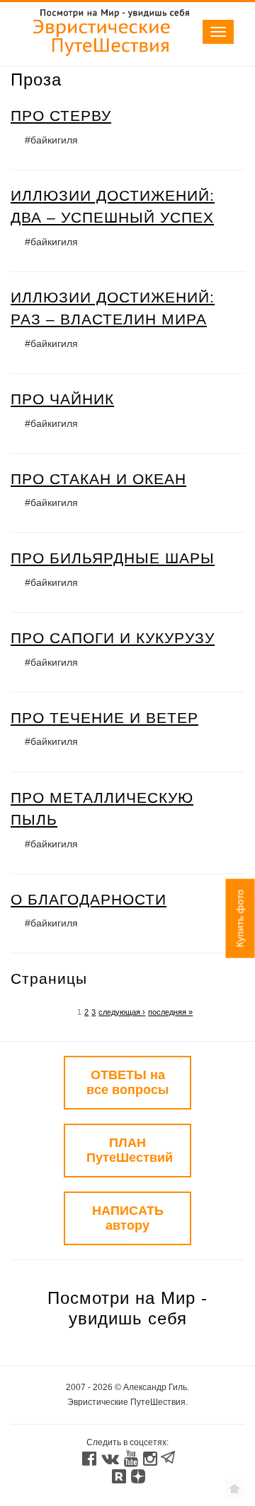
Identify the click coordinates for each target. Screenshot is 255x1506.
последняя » (170, 1012)
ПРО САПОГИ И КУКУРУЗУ (113, 638)
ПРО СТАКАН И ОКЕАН (98, 479)
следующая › (121, 1012)
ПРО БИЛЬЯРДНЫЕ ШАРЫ (113, 558)
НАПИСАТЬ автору (128, 1218)
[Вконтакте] (109, 1459)
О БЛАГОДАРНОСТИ (88, 899)
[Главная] (103, 58)
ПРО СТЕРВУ (61, 115)
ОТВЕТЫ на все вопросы (127, 1082)
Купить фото (240, 918)
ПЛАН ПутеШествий (129, 1150)
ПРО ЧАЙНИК (62, 399)
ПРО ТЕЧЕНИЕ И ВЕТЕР (104, 718)
